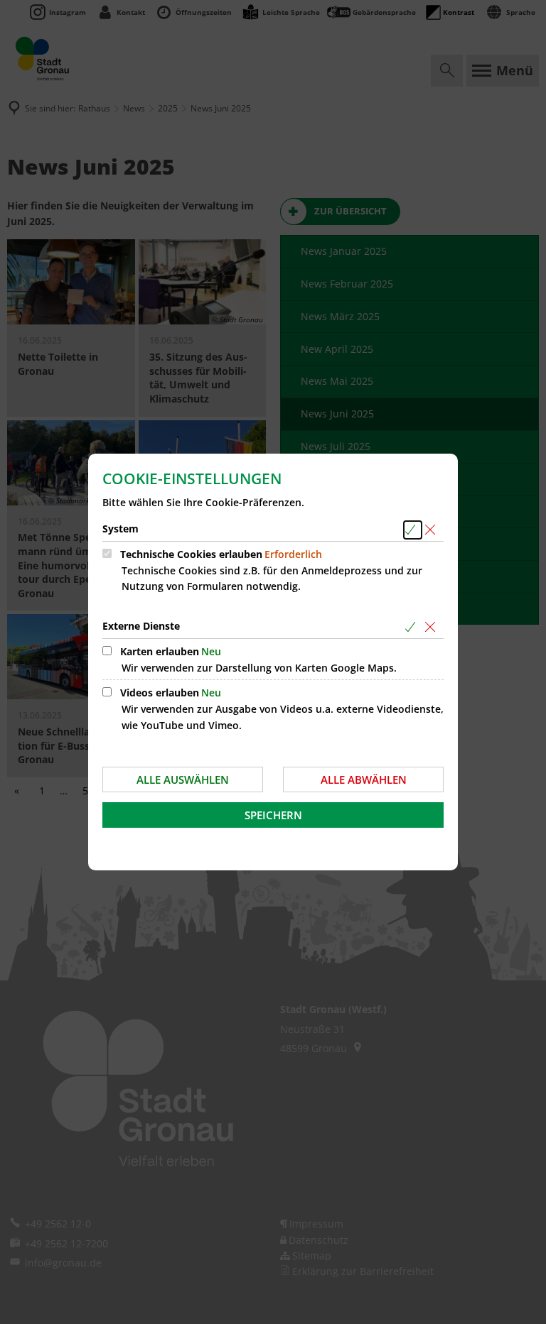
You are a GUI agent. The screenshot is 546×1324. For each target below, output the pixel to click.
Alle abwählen (364, 779)
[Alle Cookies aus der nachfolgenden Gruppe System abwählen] (432, 530)
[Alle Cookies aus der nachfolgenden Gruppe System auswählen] (413, 530)
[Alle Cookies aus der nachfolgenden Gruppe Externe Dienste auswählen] (413, 627)
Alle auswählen (182, 779)
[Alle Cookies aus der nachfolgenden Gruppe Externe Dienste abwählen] (432, 627)
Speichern (273, 815)
